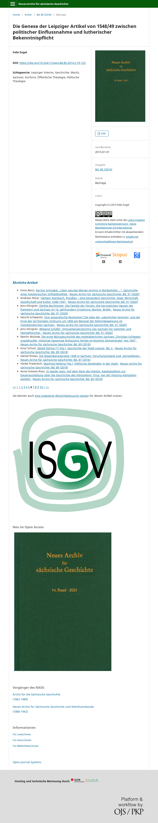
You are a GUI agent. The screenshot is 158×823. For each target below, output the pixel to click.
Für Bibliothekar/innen (26, 746)
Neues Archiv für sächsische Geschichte (43, 4)
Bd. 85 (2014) (44, 14)
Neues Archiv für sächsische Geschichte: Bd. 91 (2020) (104, 294)
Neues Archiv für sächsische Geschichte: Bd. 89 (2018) (55, 344)
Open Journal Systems (27, 762)
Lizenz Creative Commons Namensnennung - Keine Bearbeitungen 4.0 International (120, 223)
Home (16, 14)
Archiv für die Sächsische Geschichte (36, 694)
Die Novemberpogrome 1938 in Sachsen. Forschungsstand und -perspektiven (89, 356)
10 (41, 387)
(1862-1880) (20, 699)
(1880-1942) (20, 711)
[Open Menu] (13, 4)
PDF (103, 133)
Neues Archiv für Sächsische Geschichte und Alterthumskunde (53, 707)
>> (47, 387)
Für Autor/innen (22, 740)
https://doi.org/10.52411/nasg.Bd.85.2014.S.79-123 (52, 63)
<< (14, 387)
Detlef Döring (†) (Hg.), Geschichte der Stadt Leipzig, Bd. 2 (75, 348)
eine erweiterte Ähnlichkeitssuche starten (62, 396)
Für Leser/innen (22, 734)
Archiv (28, 14)
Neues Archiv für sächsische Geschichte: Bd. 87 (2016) (55, 360)
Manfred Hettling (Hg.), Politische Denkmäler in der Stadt (81, 363)
